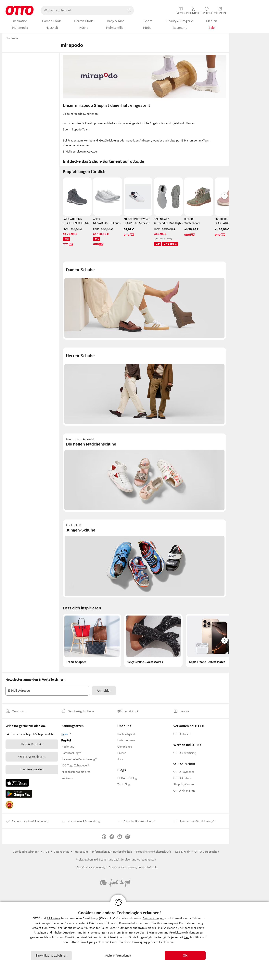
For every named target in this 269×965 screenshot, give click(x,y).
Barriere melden (32, 769)
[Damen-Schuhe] (144, 301)
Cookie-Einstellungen (26, 851)
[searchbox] (82, 10)
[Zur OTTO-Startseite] (20, 10)
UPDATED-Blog (127, 778)
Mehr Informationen (118, 955)
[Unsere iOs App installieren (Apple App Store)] (17, 783)
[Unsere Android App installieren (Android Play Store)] (19, 794)
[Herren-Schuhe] (144, 387)
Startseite (12, 38)
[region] (134, 933)
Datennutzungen (153, 918)
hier (186, 937)
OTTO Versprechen (206, 851)
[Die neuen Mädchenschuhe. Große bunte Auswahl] (144, 473)
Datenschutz (61, 851)
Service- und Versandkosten (138, 859)
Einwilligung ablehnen (51, 955)
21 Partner (53, 918)
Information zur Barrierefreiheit (112, 851)
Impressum (81, 851)
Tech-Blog (123, 784)
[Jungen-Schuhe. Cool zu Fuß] (144, 558)
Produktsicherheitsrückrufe (153, 851)
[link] (9, 805)
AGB (46, 851)
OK (185, 955)
